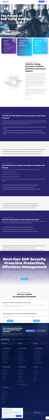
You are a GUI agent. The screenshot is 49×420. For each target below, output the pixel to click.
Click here (10, 320)
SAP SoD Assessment (20, 371)
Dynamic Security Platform (21, 357)
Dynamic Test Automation (37, 359)
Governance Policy (4, 396)
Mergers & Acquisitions (4, 374)
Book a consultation (30, 330)
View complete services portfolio (22, 384)
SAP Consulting (19, 379)
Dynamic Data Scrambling (21, 354)
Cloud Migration (4, 376)
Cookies (24, 418)
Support (3, 390)
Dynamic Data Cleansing (5, 362)
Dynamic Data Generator (5, 357)
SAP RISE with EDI (4, 371)
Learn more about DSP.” (29, 98)
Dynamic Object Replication (5, 354)
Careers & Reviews (36, 379)
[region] (12, 413)
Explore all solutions (41, 330)
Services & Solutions (20, 376)
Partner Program (36, 374)
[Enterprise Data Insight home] (5, 339)
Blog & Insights (3, 393)
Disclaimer (27, 418)
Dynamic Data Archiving (36, 354)
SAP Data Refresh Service (21, 374)
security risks (27, 79)
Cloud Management (4, 379)
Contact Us (24, 278)
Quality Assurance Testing (21, 382)
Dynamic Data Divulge (20, 351)
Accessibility (30, 418)
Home (20, 418)
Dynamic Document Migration (37, 351)
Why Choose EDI (36, 371)
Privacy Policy (3, 398)
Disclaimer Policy (4, 401)
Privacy (22, 418)
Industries (35, 376)
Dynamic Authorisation (20, 362)
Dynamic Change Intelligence (37, 357)
